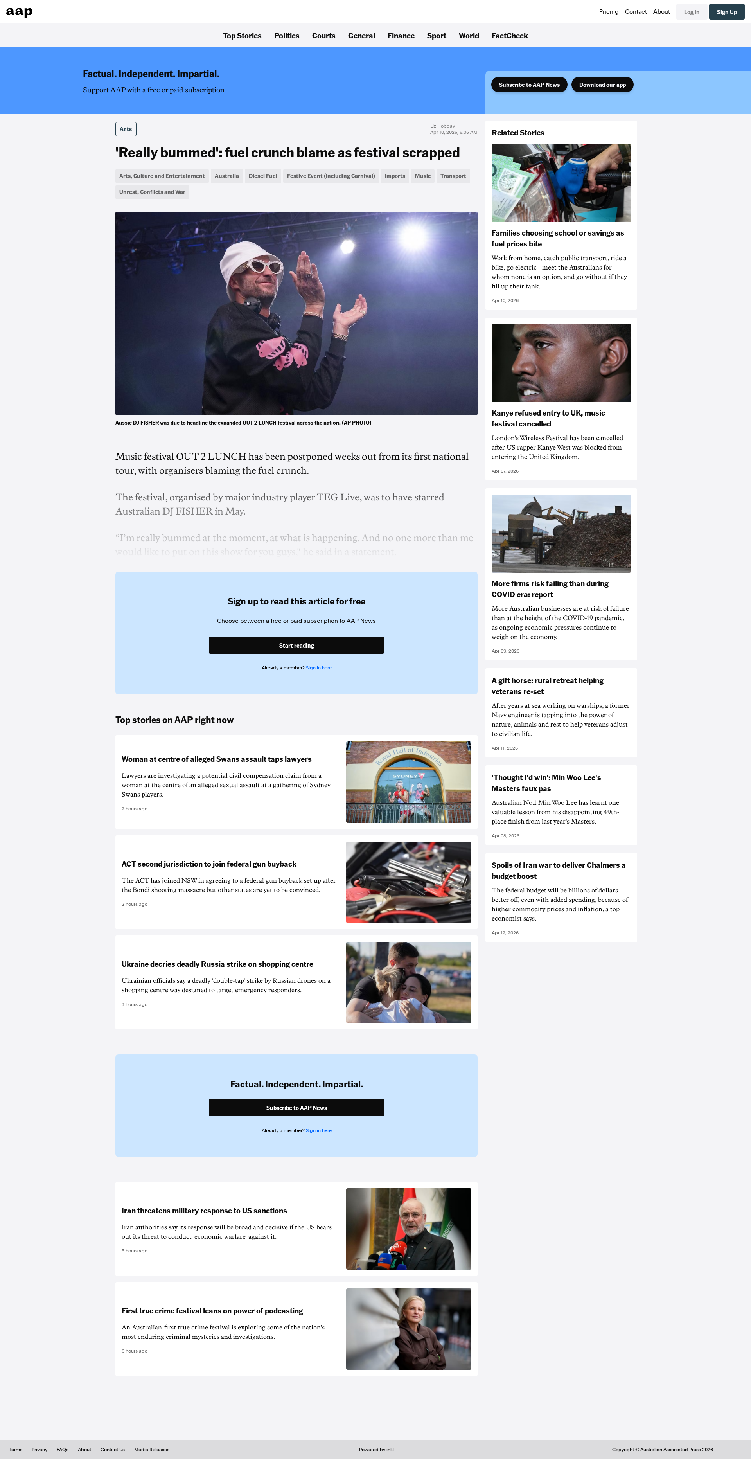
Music (423, 176)
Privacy (39, 1449)
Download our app (602, 84)
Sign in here (319, 668)
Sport (436, 35)
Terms (15, 1449)
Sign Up (727, 12)
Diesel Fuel (263, 176)
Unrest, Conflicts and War (152, 192)
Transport (453, 176)
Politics (287, 35)
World (469, 35)
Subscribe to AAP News (529, 84)
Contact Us (113, 1449)
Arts (126, 129)
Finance (401, 35)
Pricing (609, 11)
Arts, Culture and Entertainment (162, 176)
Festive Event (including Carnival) (331, 176)
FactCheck (510, 35)
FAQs (62, 1449)
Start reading (296, 645)
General (361, 35)
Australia (227, 176)
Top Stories (242, 35)
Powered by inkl (376, 1449)
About (661, 11)
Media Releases (151, 1449)
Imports (395, 176)
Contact (636, 11)
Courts (324, 35)
